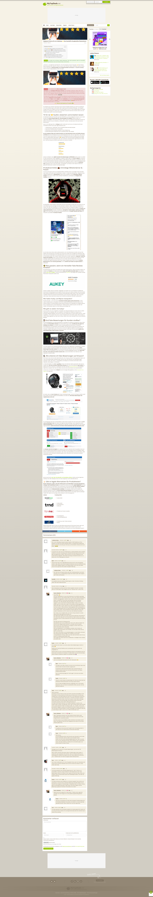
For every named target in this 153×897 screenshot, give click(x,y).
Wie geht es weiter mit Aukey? (51, 53)
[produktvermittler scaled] (64, 191)
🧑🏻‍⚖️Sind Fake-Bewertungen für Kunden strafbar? (53, 54)
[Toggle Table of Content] (64, 47)
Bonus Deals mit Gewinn (98, 92)
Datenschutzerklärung (67, 846)
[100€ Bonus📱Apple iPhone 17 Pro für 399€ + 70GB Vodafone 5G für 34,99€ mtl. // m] (99, 38)
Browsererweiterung (73, 366)
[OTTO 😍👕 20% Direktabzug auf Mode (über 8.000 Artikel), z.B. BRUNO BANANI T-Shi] (92, 69)
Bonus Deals (58, 25)
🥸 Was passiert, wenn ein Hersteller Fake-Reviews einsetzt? (55, 51)
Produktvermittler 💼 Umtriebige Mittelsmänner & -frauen (55, 49)
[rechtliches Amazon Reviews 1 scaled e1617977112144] (64, 338)
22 (85, 43)
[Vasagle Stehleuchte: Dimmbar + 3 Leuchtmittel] (92, 64)
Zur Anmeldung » (100, 880)
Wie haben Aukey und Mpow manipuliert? (52, 52)
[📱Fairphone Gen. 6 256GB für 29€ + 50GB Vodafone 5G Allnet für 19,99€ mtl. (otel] (92, 57)
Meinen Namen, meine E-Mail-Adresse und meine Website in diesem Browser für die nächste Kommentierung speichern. (62, 839)
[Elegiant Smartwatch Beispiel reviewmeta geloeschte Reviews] (64, 466)
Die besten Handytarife (98, 89)
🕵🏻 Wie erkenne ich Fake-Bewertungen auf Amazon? (54, 55)
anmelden (106, 1)
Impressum (57, 892)
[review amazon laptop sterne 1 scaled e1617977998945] (64, 78)
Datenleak (68, 272)
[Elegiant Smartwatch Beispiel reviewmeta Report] (64, 437)
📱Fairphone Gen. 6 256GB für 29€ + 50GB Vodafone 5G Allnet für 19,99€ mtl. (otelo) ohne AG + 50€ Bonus (101, 57)
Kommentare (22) (49, 535)
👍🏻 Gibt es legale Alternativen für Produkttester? (53, 57)
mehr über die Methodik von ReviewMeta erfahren (61, 477)
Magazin (65, 25)
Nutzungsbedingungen (79, 846)
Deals (47, 25)
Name (44, 833)
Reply (68, 540)
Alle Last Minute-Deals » (105, 75)
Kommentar (45, 820)
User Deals (52, 25)
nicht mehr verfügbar (50, 272)
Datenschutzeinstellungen (92, 892)
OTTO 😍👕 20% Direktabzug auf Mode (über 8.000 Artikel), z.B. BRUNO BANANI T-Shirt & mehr (101, 69)
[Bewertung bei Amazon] (64, 148)
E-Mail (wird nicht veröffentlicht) (72, 833)
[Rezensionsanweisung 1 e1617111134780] (64, 232)
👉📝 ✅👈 (64, 103)
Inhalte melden (73, 892)
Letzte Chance (71, 25)
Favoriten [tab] (94, 29)
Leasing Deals (96, 90)
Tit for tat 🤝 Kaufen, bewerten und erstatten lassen (54, 48)
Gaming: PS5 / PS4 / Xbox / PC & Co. (101, 93)
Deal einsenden (90, 25)
